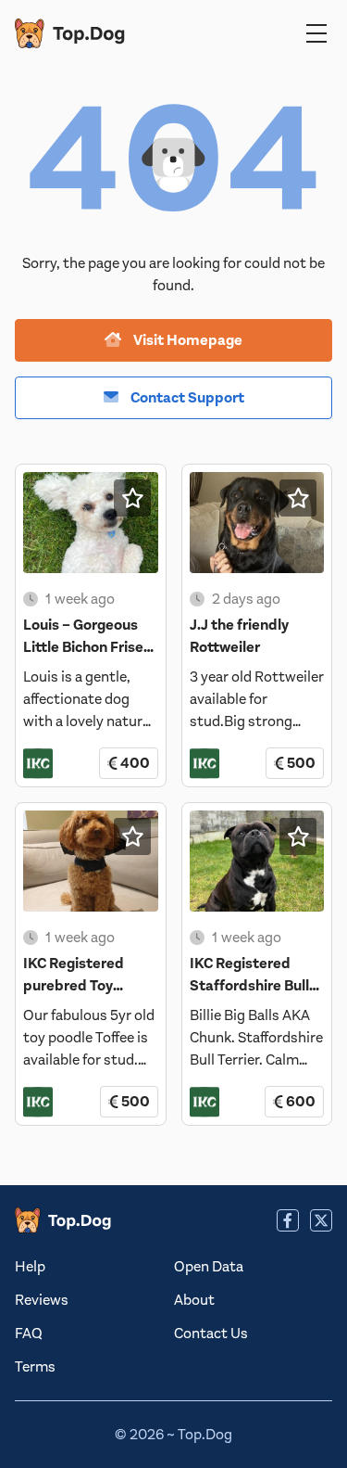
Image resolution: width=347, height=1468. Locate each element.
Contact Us (211, 1333)
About (194, 1300)
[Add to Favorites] (132, 498)
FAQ (29, 1333)
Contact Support (186, 398)
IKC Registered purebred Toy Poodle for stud (75, 985)
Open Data (208, 1266)
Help (30, 1266)
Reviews (41, 1300)
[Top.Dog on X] (321, 1220)
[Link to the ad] (90, 522)
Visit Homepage (186, 340)
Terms (35, 1367)
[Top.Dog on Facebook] (288, 1220)
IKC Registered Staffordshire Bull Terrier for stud (249, 985)
